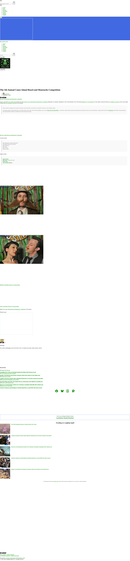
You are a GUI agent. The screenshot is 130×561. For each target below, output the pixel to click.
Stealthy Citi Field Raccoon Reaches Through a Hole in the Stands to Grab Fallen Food (20, 375)
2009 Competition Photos (5, 306)
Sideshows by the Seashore (87, 101)
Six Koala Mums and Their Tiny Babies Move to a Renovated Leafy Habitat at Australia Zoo (21, 381)
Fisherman (111, 110)
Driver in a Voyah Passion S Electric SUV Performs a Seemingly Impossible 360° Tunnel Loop (21, 384)
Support (4, 49)
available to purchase (114, 101)
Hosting (4, 46)
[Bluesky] (2, 97)
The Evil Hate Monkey (7, 162)
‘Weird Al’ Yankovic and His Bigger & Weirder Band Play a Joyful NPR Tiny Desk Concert (21, 387)
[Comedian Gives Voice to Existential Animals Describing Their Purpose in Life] (5, 370)
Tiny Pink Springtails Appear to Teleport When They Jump (23, 424)
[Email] (5, 97)
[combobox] (6, 55)
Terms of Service (10, 554)
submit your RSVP (13, 103)
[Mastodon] (5, 553)
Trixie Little (5, 161)
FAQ (4, 45)
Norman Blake (16, 306)
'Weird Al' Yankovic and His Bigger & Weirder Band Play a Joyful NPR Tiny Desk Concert (30, 458)
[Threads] (4, 97)
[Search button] (14, 54)
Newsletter (5, 47)
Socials (4, 48)
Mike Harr (5, 160)
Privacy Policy (3, 554)
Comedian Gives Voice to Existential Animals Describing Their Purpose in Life (18, 372)
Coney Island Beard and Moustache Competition (15, 309)
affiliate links (56, 481)
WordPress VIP (21, 558)
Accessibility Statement (5, 555)
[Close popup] (1, 17)
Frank (4, 312)
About (4, 43)
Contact (4, 51)
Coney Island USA (12, 101)
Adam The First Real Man (52, 110)
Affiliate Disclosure (15, 555)
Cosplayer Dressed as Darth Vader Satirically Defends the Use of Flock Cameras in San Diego (21, 378)
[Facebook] (1, 97)
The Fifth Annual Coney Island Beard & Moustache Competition (33, 101)
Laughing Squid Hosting (65, 418)
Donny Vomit (3, 101)
